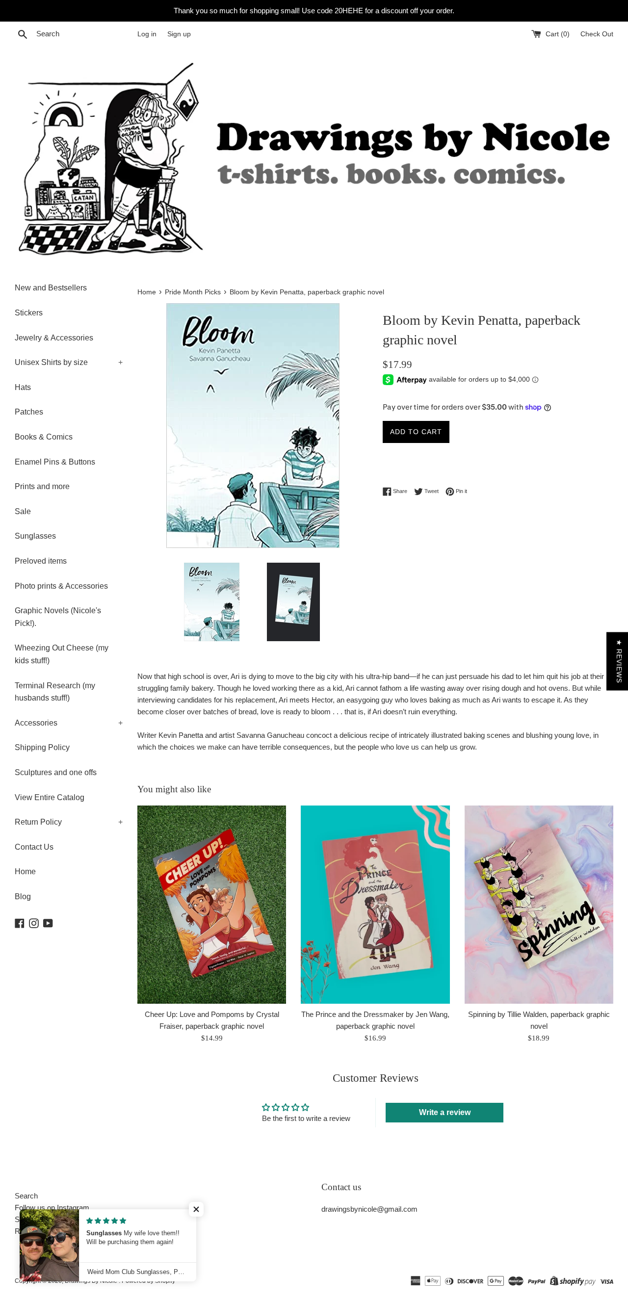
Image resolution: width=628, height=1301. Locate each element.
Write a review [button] (445, 1112)
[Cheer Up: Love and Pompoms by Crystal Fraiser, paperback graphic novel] (211, 905)
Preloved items (41, 561)
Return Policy (69, 822)
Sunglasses (35, 536)
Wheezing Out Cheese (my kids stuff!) (61, 654)
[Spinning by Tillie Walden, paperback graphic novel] (539, 905)
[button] (196, 1209)
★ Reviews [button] (619, 661)
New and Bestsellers (51, 288)
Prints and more (42, 486)
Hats (23, 387)
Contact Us (34, 847)
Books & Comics (44, 437)
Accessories (69, 723)
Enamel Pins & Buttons (55, 462)
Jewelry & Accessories (54, 338)
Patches (29, 412)
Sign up (179, 34)
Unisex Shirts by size (69, 362)
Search (26, 1196)
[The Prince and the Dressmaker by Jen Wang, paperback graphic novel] (375, 905)
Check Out (596, 34)
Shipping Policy (42, 747)
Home (25, 871)
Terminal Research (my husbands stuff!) (55, 692)
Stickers (29, 313)
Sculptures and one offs (56, 772)
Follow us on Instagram (52, 1207)
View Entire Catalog (49, 797)
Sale (23, 511)
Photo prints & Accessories (61, 586)
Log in (147, 34)
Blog (23, 896)
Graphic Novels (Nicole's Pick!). (58, 616)
